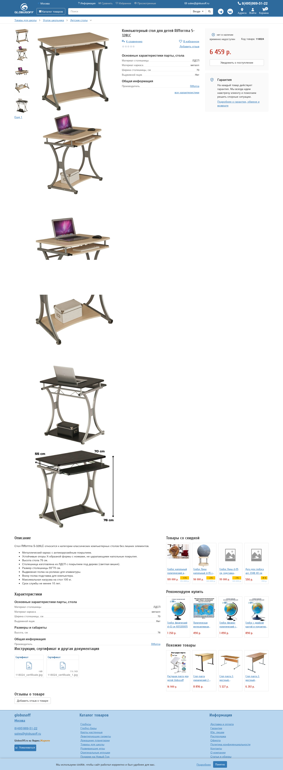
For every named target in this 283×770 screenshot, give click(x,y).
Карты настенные (91, 732)
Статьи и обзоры (220, 756)
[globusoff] (24, 8)
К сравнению (134, 41)
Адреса (242, 13)
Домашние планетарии (95, 740)
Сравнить (107, 3)
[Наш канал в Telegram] (221, 11)
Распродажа (218, 736)
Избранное (124, 3)
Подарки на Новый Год (94, 756)
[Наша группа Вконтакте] (230, 11)
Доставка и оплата (222, 724)
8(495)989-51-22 (255, 3)
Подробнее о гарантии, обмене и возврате (238, 103)
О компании (218, 752)
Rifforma (194, 86)
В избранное (191, 41)
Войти (252, 13)
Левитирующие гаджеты (95, 736)
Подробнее (204, 764)
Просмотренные (146, 3)
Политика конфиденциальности (230, 744)
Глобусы (85, 724)
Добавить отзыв (189, 46)
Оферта (215, 740)
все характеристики (187, 92)
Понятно (220, 764)
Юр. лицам (217, 732)
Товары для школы (92, 744)
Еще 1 (18, 117)
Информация (87, 3)
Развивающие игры (92, 748)
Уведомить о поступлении (236, 62)
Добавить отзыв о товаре (32, 700)
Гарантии (216, 728)
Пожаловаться (27, 747)
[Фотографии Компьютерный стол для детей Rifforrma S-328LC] (74, 70)
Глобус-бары (88, 728)
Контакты (216, 748)
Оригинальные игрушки (95, 752)
